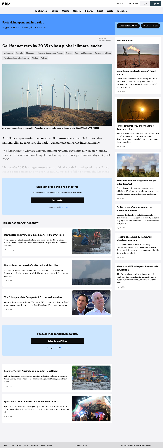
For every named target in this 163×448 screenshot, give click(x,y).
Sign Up (156, 3)
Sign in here (64, 207)
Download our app (150, 26)
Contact (128, 4)
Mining (35, 58)
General (77, 10)
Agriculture (8, 53)
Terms (5, 445)
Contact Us (34, 445)
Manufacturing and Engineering (16, 58)
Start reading (57, 200)
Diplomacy (30, 53)
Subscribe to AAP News (128, 26)
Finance (89, 10)
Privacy (12, 445)
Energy (69, 53)
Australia (19, 53)
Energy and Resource (83, 53)
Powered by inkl (81, 445)
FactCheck (122, 10)
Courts (65, 10)
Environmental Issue (103, 53)
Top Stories (41, 10)
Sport (100, 10)
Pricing (120, 4)
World (110, 10)
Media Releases (46, 445)
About (135, 4)
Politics (54, 10)
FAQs (19, 445)
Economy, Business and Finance (50, 53)
